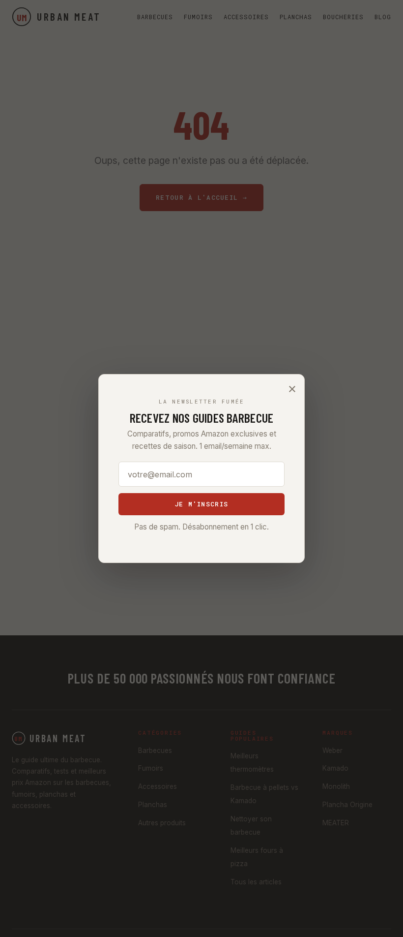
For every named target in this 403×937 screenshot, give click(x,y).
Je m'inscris (201, 504)
